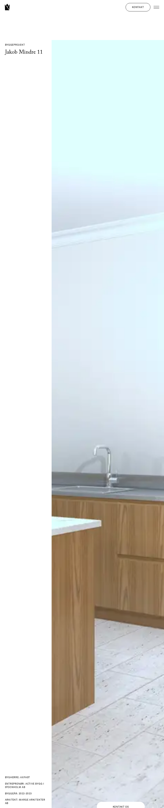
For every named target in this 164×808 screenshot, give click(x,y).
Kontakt (138, 7)
